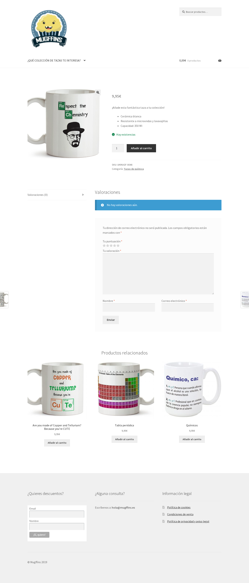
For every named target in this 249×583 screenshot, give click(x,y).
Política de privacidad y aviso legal (188, 521)
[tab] (57, 195)
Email (32, 508)
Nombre (109, 301)
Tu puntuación (112, 241)
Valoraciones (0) (38, 195)
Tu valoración (112, 251)
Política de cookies (178, 507)
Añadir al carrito (141, 148)
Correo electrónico (174, 301)
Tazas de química (134, 168)
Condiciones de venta (180, 514)
